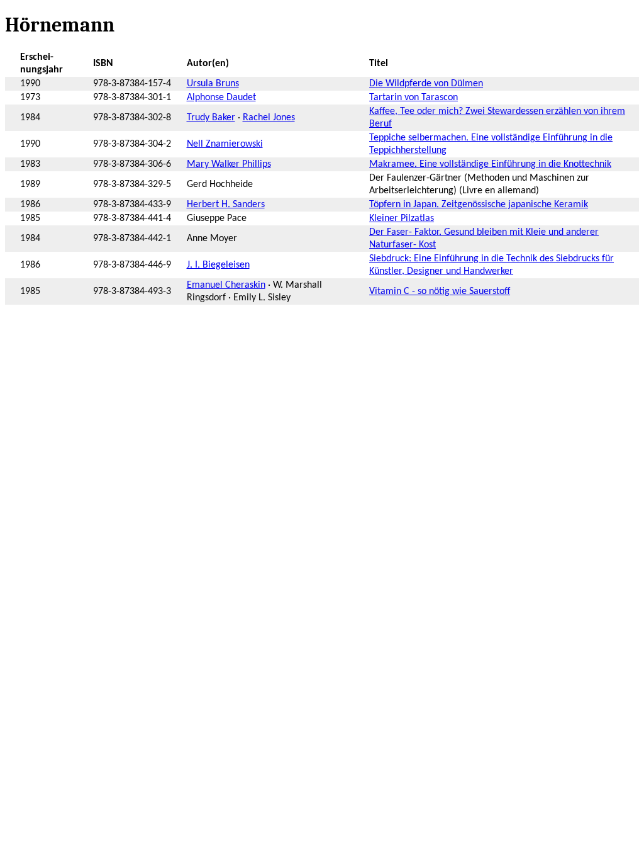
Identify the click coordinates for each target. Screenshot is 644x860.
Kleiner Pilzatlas (401, 218)
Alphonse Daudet (221, 98)
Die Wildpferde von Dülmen (426, 84)
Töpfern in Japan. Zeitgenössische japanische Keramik (478, 205)
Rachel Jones (269, 118)
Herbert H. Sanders (226, 205)
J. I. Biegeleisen (218, 265)
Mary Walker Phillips (229, 164)
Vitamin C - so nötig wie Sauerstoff (439, 291)
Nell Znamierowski (225, 144)
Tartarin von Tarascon (413, 98)
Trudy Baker (211, 118)
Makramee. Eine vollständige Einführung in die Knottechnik (490, 164)
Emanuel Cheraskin (226, 285)
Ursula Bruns (213, 84)
